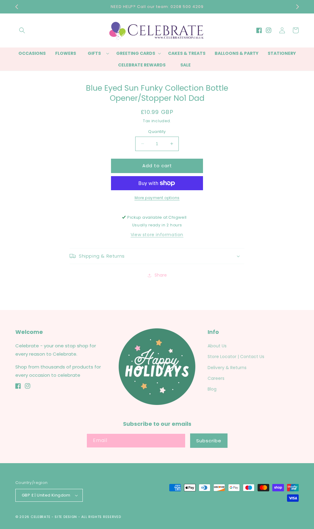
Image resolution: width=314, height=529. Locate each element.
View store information (157, 235)
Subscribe (208, 440)
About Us (217, 346)
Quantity (157, 131)
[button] (22, 30)
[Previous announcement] (16, 6)
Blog (212, 389)
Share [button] (161, 275)
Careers (216, 378)
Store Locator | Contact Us (236, 356)
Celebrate (40, 516)
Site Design (66, 516)
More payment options (157, 197)
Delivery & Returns (227, 368)
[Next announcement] (297, 6)
